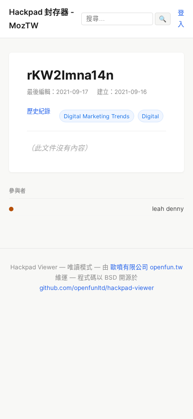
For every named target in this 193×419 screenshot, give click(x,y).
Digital (150, 116)
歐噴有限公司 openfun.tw (146, 267)
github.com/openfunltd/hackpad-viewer (96, 287)
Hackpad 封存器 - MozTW (41, 18)
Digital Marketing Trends (97, 116)
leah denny (168, 208)
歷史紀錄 (38, 111)
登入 (181, 18)
